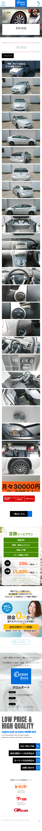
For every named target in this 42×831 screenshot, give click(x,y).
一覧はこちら (19, 513)
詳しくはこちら (20, 580)
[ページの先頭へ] (39, 821)
